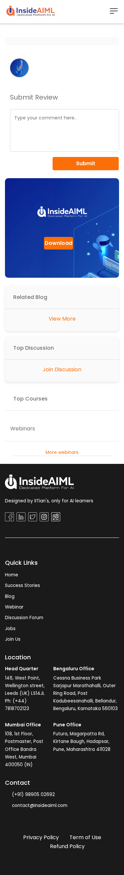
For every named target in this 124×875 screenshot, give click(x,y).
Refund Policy (67, 846)
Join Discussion (62, 369)
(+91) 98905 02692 (33, 794)
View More (62, 319)
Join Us (13, 639)
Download (58, 243)
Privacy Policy (41, 837)
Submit (85, 163)
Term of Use (85, 837)
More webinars (62, 452)
